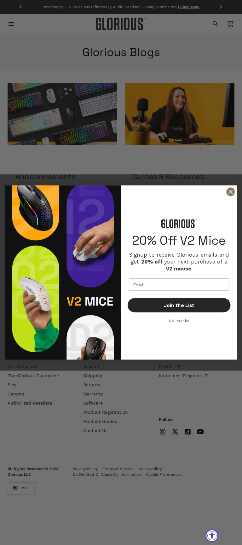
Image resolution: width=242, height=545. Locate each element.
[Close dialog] (230, 191)
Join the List (179, 305)
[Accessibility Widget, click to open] (212, 535)
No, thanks (179, 320)
